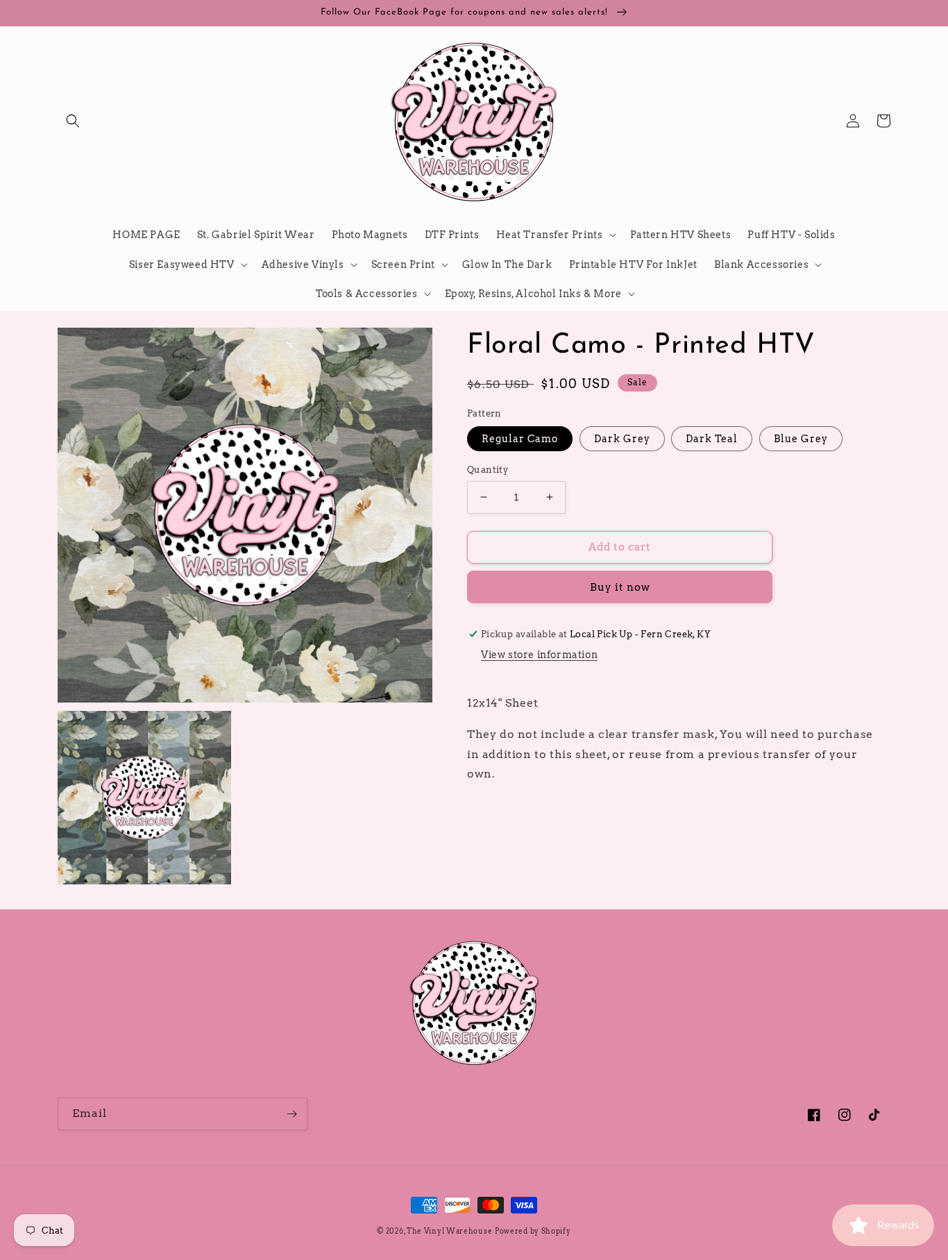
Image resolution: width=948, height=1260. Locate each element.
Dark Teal (712, 438)
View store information (539, 654)
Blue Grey (801, 438)
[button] (73, 121)
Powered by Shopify (533, 1231)
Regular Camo (520, 438)
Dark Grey (622, 438)
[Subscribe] (291, 1114)
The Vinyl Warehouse (449, 1231)
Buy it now (620, 587)
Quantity (487, 469)
